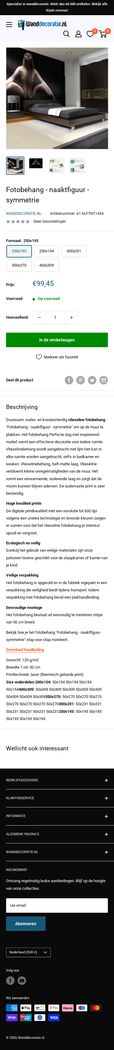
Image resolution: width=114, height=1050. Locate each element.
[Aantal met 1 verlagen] (39, 317)
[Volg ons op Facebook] (10, 980)
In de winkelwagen (57, 339)
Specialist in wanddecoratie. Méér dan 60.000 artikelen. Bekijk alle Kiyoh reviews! (57, 7)
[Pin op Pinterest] (80, 380)
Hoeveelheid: (17, 317)
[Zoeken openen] (66, 34)
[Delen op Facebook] (69, 380)
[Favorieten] (90, 34)
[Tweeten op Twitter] (92, 380)
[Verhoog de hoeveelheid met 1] (71, 317)
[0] (103, 34)
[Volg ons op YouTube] (22, 980)
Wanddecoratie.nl (23, 213)
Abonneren (25, 923)
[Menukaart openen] (9, 24)
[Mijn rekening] (78, 34)
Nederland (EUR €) (23, 952)
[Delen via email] (103, 380)
